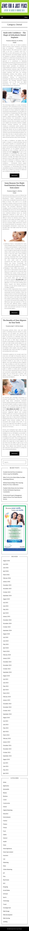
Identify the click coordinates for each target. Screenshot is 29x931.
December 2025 (7, 585)
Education (5, 813)
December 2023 (7, 661)
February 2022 (7, 738)
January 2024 (6, 658)
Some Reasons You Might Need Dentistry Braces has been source (14, 185)
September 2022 (7, 714)
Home (4, 845)
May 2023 (5, 686)
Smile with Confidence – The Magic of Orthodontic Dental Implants (14, 35)
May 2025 (5, 609)
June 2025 (5, 606)
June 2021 (5, 766)
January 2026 (6, 581)
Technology (6, 900)
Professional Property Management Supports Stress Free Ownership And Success (12, 497)
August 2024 (6, 634)
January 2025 (6, 616)
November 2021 (7, 749)
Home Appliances (7, 848)
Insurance (5, 855)
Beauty (5, 792)
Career (5, 799)
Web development (7, 914)
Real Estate (6, 880)
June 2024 (5, 641)
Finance (5, 824)
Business (5, 796)
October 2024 (6, 627)
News (4, 866)
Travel (4, 904)
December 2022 (7, 703)
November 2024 (7, 623)
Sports (4, 897)
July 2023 (5, 679)
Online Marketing (7, 869)
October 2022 (6, 710)
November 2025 (7, 588)
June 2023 (5, 682)
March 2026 (6, 574)
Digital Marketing (7, 810)
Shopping (5, 887)
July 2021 (5, 763)
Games (5, 834)
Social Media (6, 890)
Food (4, 831)
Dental (5, 806)
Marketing (6, 862)
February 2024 (7, 654)
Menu (26, 17)
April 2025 (6, 613)
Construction (6, 803)
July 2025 (5, 602)
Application (6, 785)
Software (5, 893)
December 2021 (7, 745)
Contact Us (15, 151)
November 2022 (7, 707)
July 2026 (5, 564)
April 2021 (6, 773)
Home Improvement (8, 852)
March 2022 (6, 735)
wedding (5, 921)
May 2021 (5, 770)
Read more (14, 175)
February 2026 (7, 578)
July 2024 (5, 637)
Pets (4, 876)
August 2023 (6, 675)
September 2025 (7, 595)
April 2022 (6, 731)
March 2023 (6, 693)
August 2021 (6, 759)
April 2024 (6, 648)
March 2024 (6, 651)
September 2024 (7, 630)
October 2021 (6, 752)
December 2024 (7, 620)
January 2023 (6, 700)
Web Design (6, 911)
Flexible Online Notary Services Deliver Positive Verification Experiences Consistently (13, 490)
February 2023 (7, 696)
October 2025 (6, 592)
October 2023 (6, 668)
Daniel (14, 42)
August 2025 (6, 599)
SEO (4, 883)
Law (4, 859)
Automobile (6, 789)
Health (5, 841)
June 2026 (5, 567)
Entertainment (7, 817)
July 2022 (5, 721)
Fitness (5, 827)
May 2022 (5, 728)
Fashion (5, 820)
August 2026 (6, 560)
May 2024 (5, 644)
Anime (4, 782)
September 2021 (7, 756)
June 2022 (5, 724)
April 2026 (6, 571)
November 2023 (7, 665)
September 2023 (7, 672)
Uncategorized (7, 907)
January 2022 (6, 742)
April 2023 (6, 689)
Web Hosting (6, 918)
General (5, 838)
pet (4, 873)
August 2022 (6, 717)
